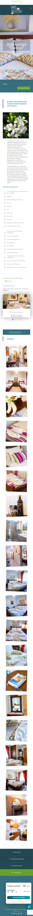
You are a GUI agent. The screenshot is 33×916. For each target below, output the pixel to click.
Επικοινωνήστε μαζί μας (17, 859)
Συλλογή (5, 84)
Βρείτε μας (17, 852)
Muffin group (16, 911)
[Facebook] (12, 3)
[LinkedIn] (19, 3)
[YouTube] (16, 3)
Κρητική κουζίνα (17, 865)
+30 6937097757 (17, 1)
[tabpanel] (16, 305)
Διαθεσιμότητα (17, 872)
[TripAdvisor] (21, 3)
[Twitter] (14, 3)
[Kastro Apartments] (16, 10)
